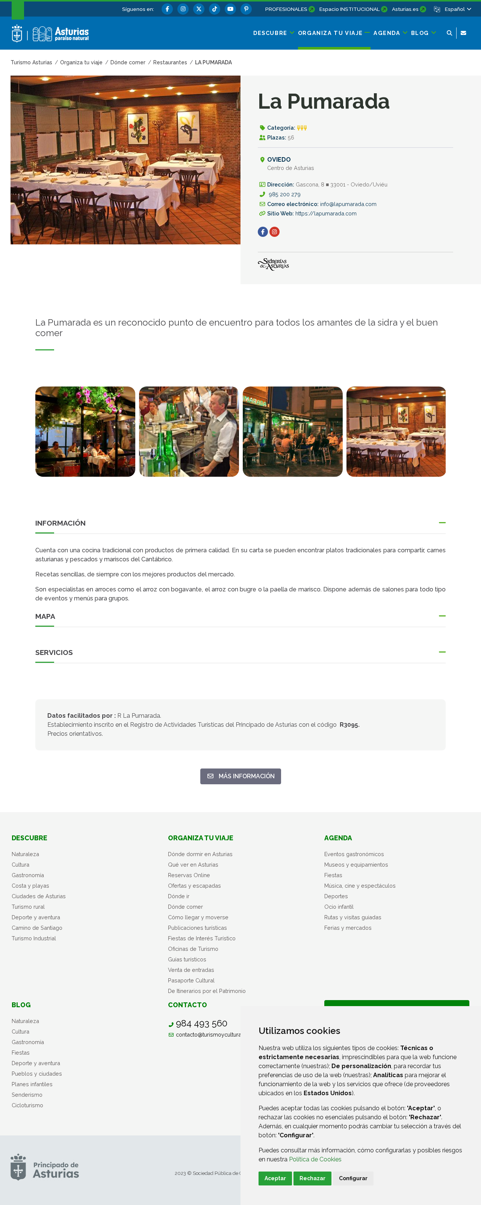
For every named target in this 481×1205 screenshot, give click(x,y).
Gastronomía (28, 875)
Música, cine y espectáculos (360, 885)
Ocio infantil (339, 906)
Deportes (336, 896)
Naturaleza (25, 854)
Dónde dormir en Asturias (200, 854)
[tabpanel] (85, 436)
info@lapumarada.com (348, 204)
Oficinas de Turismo (193, 949)
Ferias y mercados (348, 928)
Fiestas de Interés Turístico (202, 938)
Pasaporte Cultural (191, 980)
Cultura (20, 864)
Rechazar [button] (312, 1178)
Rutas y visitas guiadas (352, 917)
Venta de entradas (191, 970)
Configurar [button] (353, 1178)
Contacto (187, 1005)
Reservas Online (189, 875)
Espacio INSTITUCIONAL (349, 9)
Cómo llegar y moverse (198, 917)
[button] (457, 9)
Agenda (338, 838)
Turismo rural (28, 906)
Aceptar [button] (275, 1178)
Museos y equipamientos (356, 864)
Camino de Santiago (37, 928)
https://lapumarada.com (326, 213)
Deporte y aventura (36, 917)
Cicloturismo (27, 1105)
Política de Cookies (315, 1159)
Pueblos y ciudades (37, 1073)
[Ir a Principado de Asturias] (45, 1166)
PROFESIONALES (286, 9)
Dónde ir (178, 896)
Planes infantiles (32, 1084)
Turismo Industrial (34, 938)
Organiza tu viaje (200, 838)
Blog (21, 1005)
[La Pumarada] (85, 432)
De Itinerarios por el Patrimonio (207, 991)
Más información (247, 776)
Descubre (29, 838)
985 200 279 (285, 194)
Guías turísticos (187, 959)
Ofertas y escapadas (194, 885)
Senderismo (27, 1094)
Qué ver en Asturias (193, 864)
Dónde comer (185, 906)
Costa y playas (30, 885)
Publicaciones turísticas (197, 928)
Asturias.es (405, 9)
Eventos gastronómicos (354, 854)
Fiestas (333, 875)
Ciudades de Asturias (39, 896)
